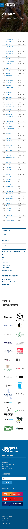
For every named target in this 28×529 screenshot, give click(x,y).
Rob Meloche (9, 92)
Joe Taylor (8, 94)
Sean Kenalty (9, 155)
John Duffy (8, 208)
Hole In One (5, 284)
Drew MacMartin (10, 172)
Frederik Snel (9, 78)
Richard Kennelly (10, 107)
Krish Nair (8, 123)
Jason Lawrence (10, 66)
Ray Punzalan (9, 97)
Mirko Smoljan (9, 51)
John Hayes (9, 140)
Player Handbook (8, 464)
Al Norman (8, 135)
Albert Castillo (9, 191)
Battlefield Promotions (9, 287)
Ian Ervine (8, 70)
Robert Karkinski (10, 150)
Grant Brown (9, 215)
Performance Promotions (9, 282)
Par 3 (3, 254)
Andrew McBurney (10, 157)
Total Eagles (5, 267)
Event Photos (6, 466)
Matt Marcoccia (10, 164)
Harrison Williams (10, 198)
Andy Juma (8, 68)
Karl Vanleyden (9, 193)
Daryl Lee (8, 44)
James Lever (9, 131)
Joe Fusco (8, 179)
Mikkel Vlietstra (10, 61)
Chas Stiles (8, 138)
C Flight (5, 245)
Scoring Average (14, 18)
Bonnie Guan (9, 145)
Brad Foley (8, 205)
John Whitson (9, 46)
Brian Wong (9, 217)
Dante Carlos (9, 63)
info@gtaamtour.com (7, 516)
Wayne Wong (9, 102)
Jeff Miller (8, 169)
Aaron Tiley (9, 109)
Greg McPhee (9, 111)
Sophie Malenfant (10, 143)
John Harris (8, 174)
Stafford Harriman (10, 119)
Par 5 (3, 260)
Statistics (8, 18)
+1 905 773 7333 (6, 518)
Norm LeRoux (9, 176)
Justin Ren (8, 133)
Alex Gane (8, 181)
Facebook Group (7, 468)
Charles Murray (9, 39)
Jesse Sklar (8, 147)
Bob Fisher (8, 99)
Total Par (5, 262)
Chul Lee (8, 73)
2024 (4, 234)
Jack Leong (8, 104)
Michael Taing (9, 87)
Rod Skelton (9, 75)
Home (3, 18)
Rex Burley (8, 85)
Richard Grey (9, 58)
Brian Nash (8, 162)
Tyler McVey (9, 210)
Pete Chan (8, 167)
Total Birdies (6, 265)
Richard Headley (10, 54)
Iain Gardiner (9, 82)
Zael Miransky (9, 121)
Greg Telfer (9, 49)
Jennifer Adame (10, 220)
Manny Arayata (9, 196)
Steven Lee (9, 56)
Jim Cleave (8, 160)
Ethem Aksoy (9, 114)
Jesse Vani (8, 213)
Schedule (5, 462)
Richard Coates (9, 186)
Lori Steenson (9, 116)
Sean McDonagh (10, 41)
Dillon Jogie (9, 184)
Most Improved (6, 279)
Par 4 (3, 257)
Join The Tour (6, 460)
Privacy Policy (5, 521)
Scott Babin (9, 90)
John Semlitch (9, 126)
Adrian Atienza (9, 203)
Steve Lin (8, 152)
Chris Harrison (9, 201)
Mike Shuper (9, 188)
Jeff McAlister (9, 80)
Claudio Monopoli (10, 128)
